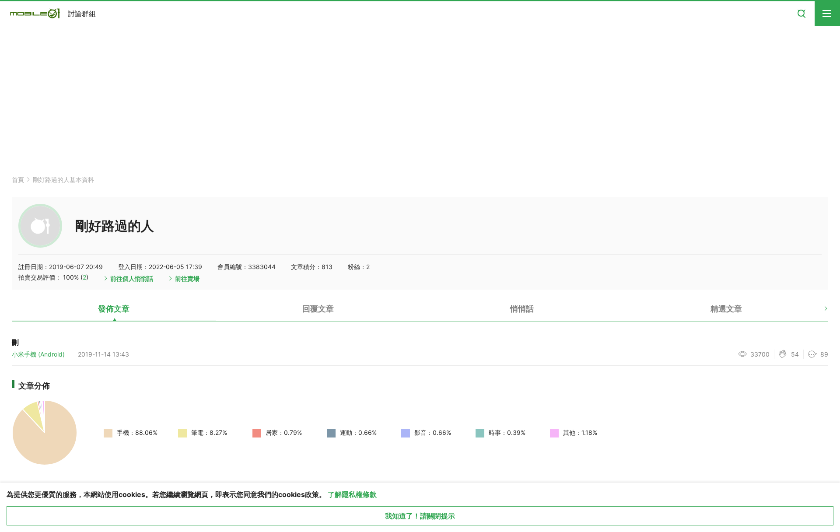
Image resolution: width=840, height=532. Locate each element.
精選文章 (726, 308)
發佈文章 (114, 308)
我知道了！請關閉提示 (420, 515)
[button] (818, 312)
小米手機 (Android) (38, 354)
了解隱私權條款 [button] (352, 494)
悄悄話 (522, 308)
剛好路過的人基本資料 (63, 179)
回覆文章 (318, 308)
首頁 (18, 179)
